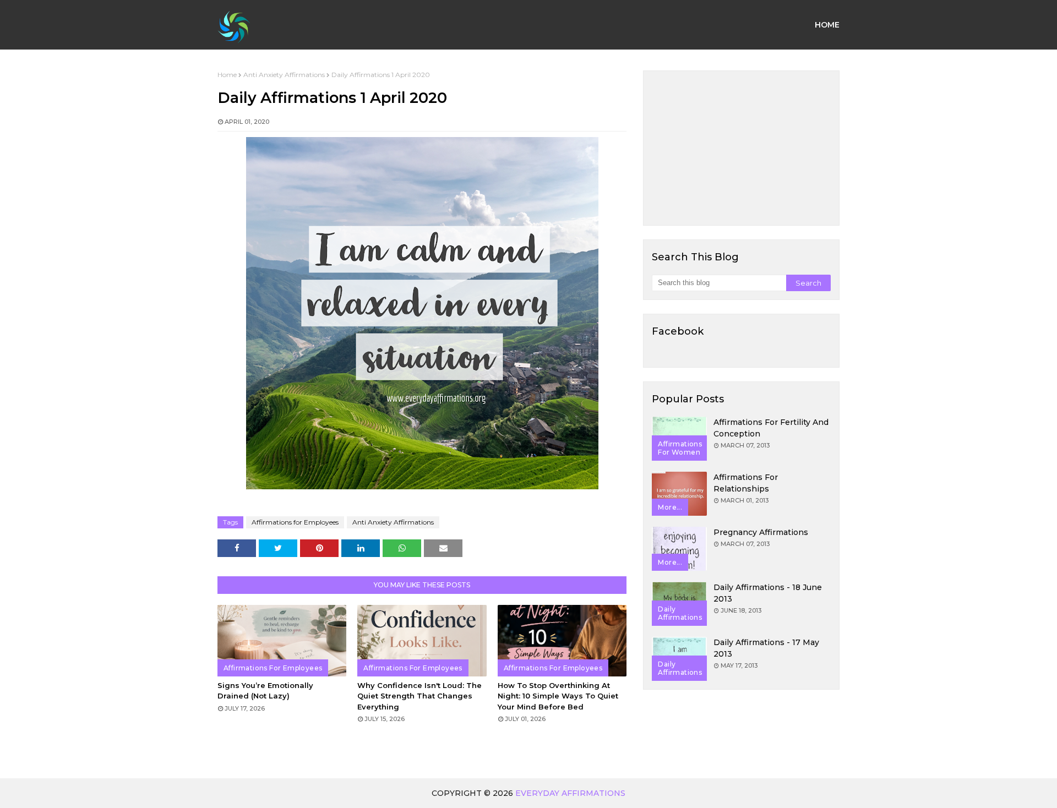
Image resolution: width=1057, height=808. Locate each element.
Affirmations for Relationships (745, 483)
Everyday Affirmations (570, 793)
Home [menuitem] (827, 25)
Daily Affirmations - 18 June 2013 (767, 593)
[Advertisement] (741, 148)
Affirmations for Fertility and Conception (771, 428)
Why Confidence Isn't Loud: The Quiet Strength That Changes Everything (419, 696)
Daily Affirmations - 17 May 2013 (766, 648)
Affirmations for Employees (295, 522)
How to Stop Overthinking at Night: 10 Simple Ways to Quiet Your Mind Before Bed (558, 696)
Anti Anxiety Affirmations (284, 74)
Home (227, 74)
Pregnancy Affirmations (760, 532)
